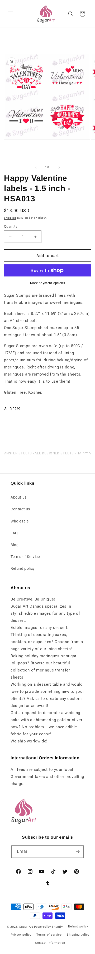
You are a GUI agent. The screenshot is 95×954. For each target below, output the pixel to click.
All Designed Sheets (54, 453)
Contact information (50, 943)
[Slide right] (59, 167)
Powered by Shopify (48, 927)
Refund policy (23, 568)
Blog (14, 545)
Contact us (20, 509)
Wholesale (19, 521)
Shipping (10, 217)
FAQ (14, 533)
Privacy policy (21, 934)
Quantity (10, 226)
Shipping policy (78, 934)
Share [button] (15, 408)
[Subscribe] (77, 851)
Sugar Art (26, 927)
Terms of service (48, 934)
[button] (10, 14)
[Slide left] (36, 167)
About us (19, 497)
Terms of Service (25, 557)
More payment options (47, 283)
